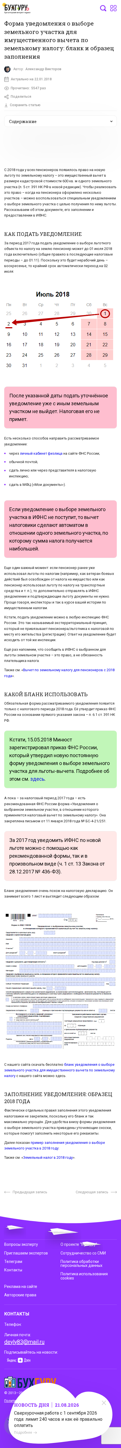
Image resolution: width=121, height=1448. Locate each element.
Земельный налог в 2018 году (48, 1157)
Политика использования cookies (84, 1276)
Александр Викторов (43, 69)
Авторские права (20, 1295)
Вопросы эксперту (21, 1244)
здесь (37, 779)
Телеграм (13, 1261)
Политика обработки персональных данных (81, 1263)
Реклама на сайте (20, 1286)
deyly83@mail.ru (24, 1342)
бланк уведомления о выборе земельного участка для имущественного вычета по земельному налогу (59, 1070)
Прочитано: (28, 88)
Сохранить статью (25, 105)
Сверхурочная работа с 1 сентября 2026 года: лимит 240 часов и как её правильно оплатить (58, 1419)
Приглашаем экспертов (26, 1253)
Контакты (13, 1270)
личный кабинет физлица (41, 453)
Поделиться (21, 97)
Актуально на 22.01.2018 (31, 79)
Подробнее (23, 1433)
